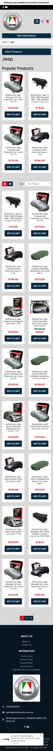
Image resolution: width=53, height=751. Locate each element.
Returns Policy (26, 663)
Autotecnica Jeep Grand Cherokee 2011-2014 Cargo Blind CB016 (40, 322)
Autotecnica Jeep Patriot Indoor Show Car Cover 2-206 (13, 479)
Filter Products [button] (13, 51)
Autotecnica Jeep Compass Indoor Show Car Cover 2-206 (39, 150)
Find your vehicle (26, 36)
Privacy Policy (26, 659)
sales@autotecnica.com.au (19, 712)
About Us (26, 641)
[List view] (10, 183)
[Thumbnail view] (4, 183)
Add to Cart (13, 114)
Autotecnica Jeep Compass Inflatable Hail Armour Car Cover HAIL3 (40, 269)
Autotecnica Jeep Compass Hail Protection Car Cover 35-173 (13, 150)
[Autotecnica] (12, 21)
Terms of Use (26, 656)
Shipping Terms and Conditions (26, 669)
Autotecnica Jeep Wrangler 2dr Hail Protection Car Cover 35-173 (13, 98)
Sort (21, 184)
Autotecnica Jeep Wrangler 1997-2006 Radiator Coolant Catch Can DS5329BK (40, 532)
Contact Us (27, 645)
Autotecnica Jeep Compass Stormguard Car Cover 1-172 (13, 321)
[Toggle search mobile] (42, 21)
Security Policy (26, 666)
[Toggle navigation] (37, 21)
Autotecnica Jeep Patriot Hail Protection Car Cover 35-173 (39, 426)
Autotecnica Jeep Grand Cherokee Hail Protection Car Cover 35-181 (13, 374)
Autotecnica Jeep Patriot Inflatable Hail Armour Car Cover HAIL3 (40, 480)
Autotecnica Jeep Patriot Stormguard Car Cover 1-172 (13, 531)
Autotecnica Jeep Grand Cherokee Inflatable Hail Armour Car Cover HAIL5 (39, 374)
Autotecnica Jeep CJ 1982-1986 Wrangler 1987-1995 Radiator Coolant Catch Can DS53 (39, 99)
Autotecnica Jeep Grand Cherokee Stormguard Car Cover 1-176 (13, 427)
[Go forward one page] (31, 618)
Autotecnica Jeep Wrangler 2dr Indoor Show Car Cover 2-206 (40, 585)
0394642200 (12, 706)
